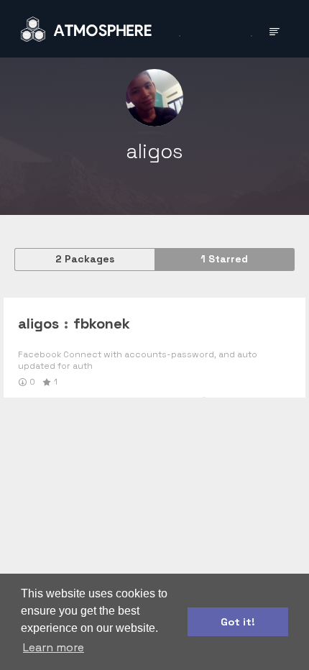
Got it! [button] (238, 621)
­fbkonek (101, 323)
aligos (38, 323)
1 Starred (224, 258)
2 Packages (84, 258)
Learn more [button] (53, 647)
